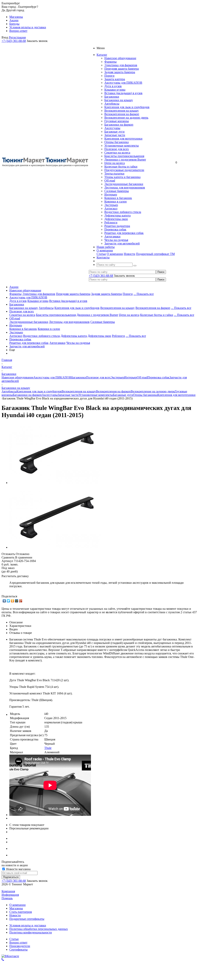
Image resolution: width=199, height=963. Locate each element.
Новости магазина (18, 869)
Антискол (110, 208)
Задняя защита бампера (119, 72)
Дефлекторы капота (117, 215)
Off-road (109, 180)
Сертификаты (18, 949)
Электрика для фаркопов (120, 65)
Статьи (101, 254)
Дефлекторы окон (116, 219)
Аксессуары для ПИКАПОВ (123, 82)
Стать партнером (20, 911)
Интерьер (110, 194)
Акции (13, 287)
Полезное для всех (116, 149)
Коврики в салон (115, 201)
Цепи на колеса (114, 163)
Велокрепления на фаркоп (121, 114)
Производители (19, 946)
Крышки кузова (114, 89)
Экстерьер (111, 205)
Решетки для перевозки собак (124, 233)
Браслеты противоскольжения (124, 156)
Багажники (111, 96)
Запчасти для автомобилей (122, 243)
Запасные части (114, 135)
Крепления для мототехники (123, 138)
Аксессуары (112, 128)
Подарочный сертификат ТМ (155, 254)
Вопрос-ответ (18, 942)
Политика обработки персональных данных (38, 929)
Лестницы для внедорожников (124, 187)
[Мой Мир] (17, 600)
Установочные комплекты (121, 145)
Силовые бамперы (116, 191)
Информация (10, 894)
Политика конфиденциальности (30, 932)
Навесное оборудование (120, 58)
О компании (115, 254)
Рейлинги (110, 222)
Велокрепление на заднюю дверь (126, 117)
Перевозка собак (115, 229)
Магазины (16, 908)
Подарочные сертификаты (26, 918)
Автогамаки (112, 236)
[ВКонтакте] (4, 600)
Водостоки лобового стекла (122, 212)
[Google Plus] (21, 600)
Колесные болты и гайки (120, 166)
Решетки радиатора (117, 226)
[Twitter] (8, 600)
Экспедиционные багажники (123, 184)
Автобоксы (111, 103)
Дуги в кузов (113, 86)
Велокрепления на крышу (121, 110)
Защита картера (114, 79)
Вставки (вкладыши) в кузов (123, 93)
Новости (129, 254)
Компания (8, 891)
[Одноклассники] (12, 600)
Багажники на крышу (118, 100)
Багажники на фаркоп (118, 124)
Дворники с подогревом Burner (125, 159)
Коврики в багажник (118, 198)
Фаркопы (110, 61)
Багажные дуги (114, 131)
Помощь (7, 898)
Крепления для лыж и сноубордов (126, 107)
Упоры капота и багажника (122, 177)
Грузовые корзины (116, 121)
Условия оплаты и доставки (27, 925)
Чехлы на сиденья (116, 240)
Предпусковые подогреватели (124, 170)
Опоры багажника (116, 142)
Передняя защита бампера (121, 68)
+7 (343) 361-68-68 (14, 41)
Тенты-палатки (114, 173)
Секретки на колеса (117, 152)
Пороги (109, 75)
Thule (47, 748)
